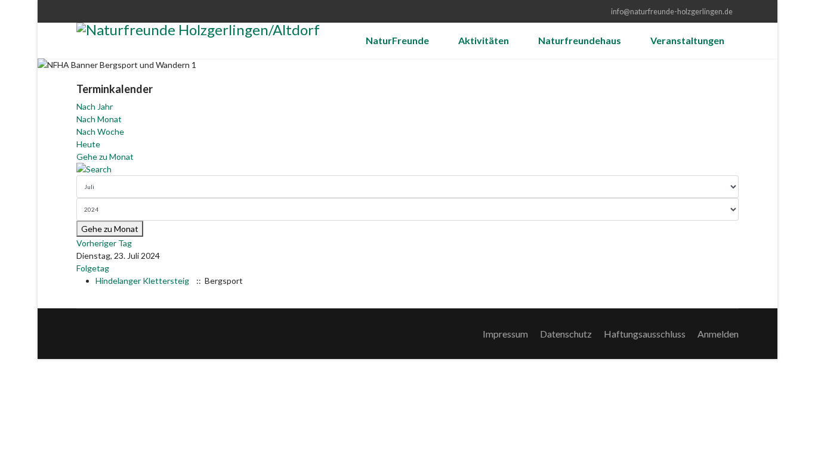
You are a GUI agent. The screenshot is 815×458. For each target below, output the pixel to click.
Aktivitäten (483, 40)
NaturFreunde (397, 40)
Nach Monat (99, 119)
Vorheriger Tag (104, 243)
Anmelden (718, 333)
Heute (88, 144)
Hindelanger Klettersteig (142, 281)
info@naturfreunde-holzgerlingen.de (672, 11)
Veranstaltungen (687, 40)
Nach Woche (100, 131)
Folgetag (92, 268)
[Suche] (407, 169)
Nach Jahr (94, 106)
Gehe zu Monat (105, 156)
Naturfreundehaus (579, 40)
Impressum (505, 333)
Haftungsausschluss (645, 333)
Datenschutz (566, 333)
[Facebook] (79, 11)
